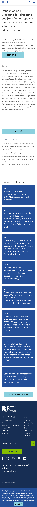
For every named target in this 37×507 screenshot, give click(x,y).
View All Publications (18, 394)
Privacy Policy (28, 420)
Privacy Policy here (26, 497)
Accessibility (28, 433)
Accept (19, 504)
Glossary (26, 428)
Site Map (26, 425)
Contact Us (27, 435)
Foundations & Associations (10, 425)
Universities (5, 430)
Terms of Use (28, 430)
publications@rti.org (13, 153)
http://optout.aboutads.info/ (10, 501)
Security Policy (28, 423)
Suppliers (5, 433)
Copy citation (13, 55)
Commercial (5, 423)
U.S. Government (7, 420)
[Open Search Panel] (29, 2)
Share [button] (16, 131)
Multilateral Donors (8, 428)
